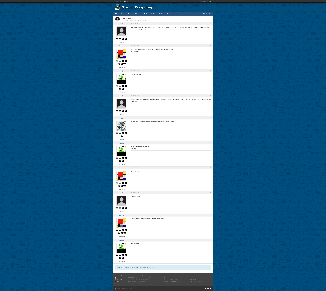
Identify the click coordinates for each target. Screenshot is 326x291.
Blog (147, 13)
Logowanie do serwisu (206, 1)
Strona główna (120, 13)
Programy (139, 13)
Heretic (121, 46)
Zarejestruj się (118, 1)
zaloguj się (150, 267)
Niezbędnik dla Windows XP (196, 281)
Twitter (143, 281)
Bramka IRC (125, 1)
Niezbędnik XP (164, 13)
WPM (117, 281)
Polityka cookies (193, 279)
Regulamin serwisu (193, 277)
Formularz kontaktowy (171, 277)
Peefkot (118, 277)
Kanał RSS (143, 283)
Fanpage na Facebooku (146, 277)
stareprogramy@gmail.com (172, 279)
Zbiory (154, 13)
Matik (121, 118)
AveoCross (119, 279)
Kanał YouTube (144, 279)
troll (121, 23)
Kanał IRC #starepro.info (172, 281)
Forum (130, 13)
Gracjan (121, 71)
